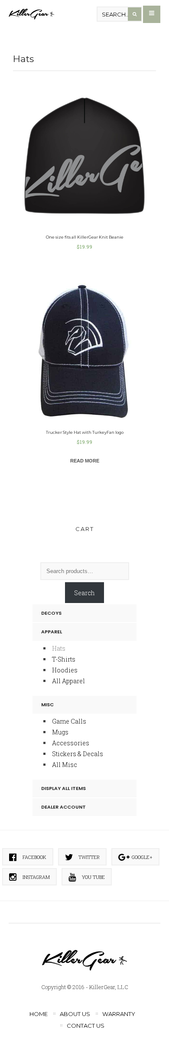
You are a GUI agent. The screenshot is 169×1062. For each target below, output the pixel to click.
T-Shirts (63, 659)
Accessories (70, 743)
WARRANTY (118, 1013)
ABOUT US (75, 1013)
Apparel (51, 631)
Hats (58, 648)
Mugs (60, 732)
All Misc (64, 764)
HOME (38, 1013)
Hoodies (65, 670)
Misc (47, 704)
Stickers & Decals (77, 754)
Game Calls (69, 721)
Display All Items (63, 788)
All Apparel (68, 681)
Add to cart (84, 138)
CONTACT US (85, 1025)
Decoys (51, 613)
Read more (84, 460)
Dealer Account (63, 806)
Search (84, 593)
